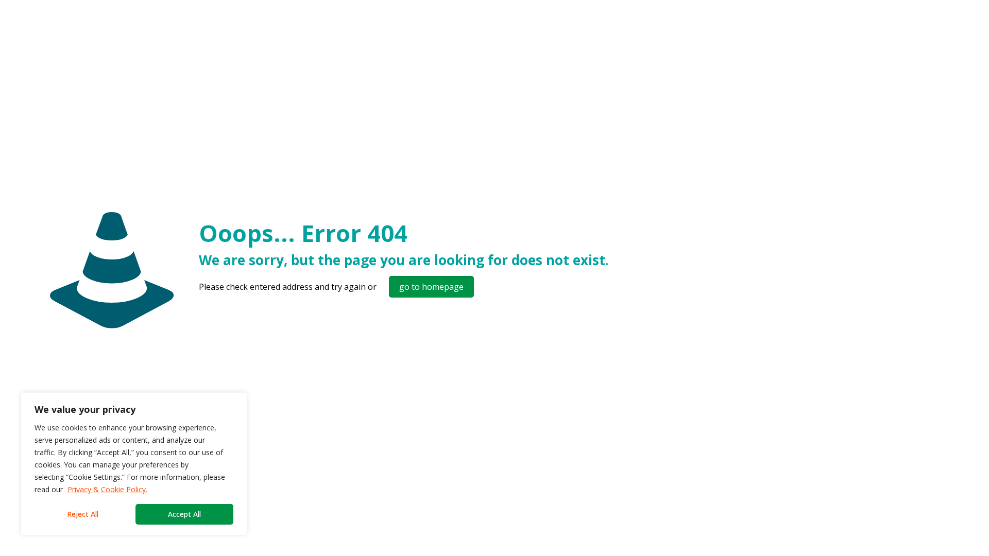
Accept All (184, 514)
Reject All (82, 514)
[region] (134, 463)
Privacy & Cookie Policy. (107, 489)
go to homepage (431, 286)
